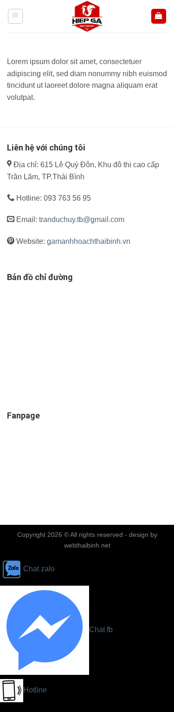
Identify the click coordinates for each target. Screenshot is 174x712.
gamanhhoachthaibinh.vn (88, 241)
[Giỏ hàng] (159, 16)
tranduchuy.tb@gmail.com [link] (81, 219)
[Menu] (15, 16)
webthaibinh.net (87, 545)
